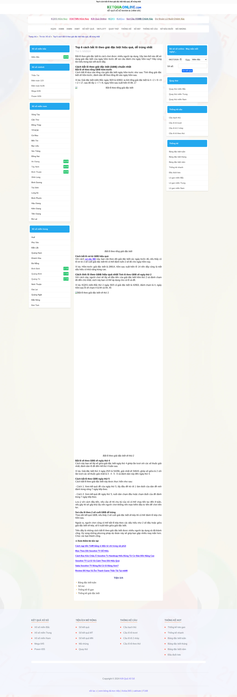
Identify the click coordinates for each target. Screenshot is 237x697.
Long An (35, 193)
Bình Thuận (36, 172)
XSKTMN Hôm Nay (79, 19)
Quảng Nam (36, 253)
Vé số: (170, 66)
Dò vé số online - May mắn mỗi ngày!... (183, 50)
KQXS (111, 19)
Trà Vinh (35, 188)
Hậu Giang (36, 203)
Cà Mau (34, 135)
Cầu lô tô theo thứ (177, 133)
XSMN (69, 29)
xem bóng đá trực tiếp (109, 691)
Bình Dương (36, 182)
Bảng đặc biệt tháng (177, 157)
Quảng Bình (36, 274)
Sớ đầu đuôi (166, 29)
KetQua (121, 19)
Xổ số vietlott (38, 67)
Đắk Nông (35, 300)
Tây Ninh (35, 167)
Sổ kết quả (88, 29)
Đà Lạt (34, 219)
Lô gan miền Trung (177, 183)
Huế (33, 237)
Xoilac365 (126, 691)
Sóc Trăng (35, 151)
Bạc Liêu (35, 146)
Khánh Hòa (36, 258)
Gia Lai (34, 289)
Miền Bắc (35, 57)
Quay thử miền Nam (178, 99)
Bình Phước (36, 198)
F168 (145, 691)
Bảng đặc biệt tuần (87, 582)
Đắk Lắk (35, 248)
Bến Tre (34, 141)
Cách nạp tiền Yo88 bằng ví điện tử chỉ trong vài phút (100, 546)
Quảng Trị (35, 279)
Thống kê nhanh (176, 167)
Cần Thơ (35, 120)
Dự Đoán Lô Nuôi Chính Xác (170, 19)
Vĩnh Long (35, 177)
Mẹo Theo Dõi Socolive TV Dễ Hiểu (92, 551)
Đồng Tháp (36, 125)
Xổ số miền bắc (39, 49)
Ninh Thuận (36, 284)
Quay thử (114, 29)
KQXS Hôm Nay (59, 19)
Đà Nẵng (35, 263)
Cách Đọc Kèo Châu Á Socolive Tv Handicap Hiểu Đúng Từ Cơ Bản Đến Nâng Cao (114, 556)
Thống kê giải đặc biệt (89, 593)
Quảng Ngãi (36, 295)
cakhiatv (137, 691)
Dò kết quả (187, 71)
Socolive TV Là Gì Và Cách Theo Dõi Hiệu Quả (97, 561)
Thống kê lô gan (86, 590)
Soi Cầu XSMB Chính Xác (139, 19)
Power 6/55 (36, 96)
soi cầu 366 (90, 259)
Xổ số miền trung (40, 229)
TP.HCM (35, 130)
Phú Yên (35, 242)
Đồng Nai (35, 156)
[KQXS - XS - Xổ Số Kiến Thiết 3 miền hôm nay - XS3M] (118, 8)
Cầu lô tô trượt (175, 123)
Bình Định (35, 268)
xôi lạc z (93, 691)
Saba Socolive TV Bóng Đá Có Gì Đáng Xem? (97, 565)
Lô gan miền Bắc (176, 178)
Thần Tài (35, 75)
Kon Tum (35, 305)
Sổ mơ (137, 29)
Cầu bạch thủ (175, 118)
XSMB (61, 29)
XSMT (77, 29)
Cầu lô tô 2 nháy (176, 128)
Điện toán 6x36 (38, 86)
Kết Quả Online (99, 19)
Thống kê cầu (150, 29)
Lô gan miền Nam (176, 188)
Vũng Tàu (35, 114)
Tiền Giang (36, 214)
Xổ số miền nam (39, 106)
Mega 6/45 (36, 91)
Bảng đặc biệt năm (177, 162)
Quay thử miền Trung (178, 94)
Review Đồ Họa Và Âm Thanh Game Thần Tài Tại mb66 (101, 570)
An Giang (35, 161)
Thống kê (126, 29)
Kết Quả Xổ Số (127, 678)
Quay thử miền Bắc (177, 89)
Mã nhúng (181, 29)
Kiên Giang (36, 208)
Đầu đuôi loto (174, 172)
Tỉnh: (187, 60)
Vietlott (101, 29)
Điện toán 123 (37, 80)
